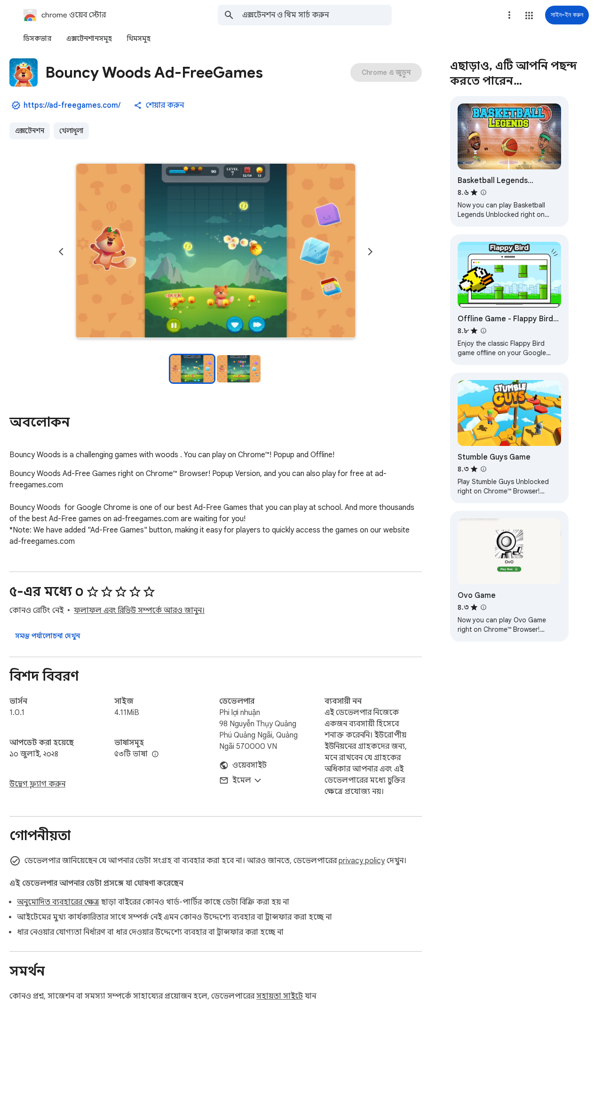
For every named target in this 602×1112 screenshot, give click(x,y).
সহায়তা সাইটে (279, 996)
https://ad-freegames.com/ (72, 105)
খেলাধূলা (71, 131)
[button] (529, 15)
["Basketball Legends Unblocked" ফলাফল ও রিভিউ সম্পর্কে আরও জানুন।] (483, 192)
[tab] (37, 38)
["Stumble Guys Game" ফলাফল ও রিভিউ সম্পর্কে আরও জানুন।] (483, 469)
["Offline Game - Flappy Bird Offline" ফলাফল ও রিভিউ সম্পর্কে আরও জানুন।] (483, 330)
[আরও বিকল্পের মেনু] (509, 15)
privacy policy (362, 861)
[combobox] (317, 15)
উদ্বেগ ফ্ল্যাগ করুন (37, 784)
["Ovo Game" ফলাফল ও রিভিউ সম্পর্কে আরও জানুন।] (483, 607)
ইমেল (241, 780)
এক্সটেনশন (29, 131)
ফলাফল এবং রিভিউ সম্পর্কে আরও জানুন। (139, 610)
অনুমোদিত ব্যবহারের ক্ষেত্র (58, 902)
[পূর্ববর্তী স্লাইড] (61, 251)
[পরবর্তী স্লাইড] (370, 251)
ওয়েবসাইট (249, 765)
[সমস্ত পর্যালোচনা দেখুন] (47, 636)
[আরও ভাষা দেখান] (155, 754)
